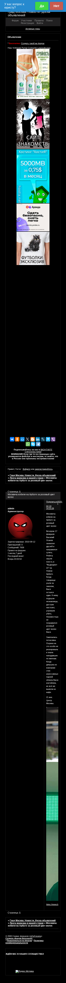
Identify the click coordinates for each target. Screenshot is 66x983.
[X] (27, 439)
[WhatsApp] (28, 444)
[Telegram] (38, 444)
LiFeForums (35, 936)
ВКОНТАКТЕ (46, 450)
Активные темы (32, 29)
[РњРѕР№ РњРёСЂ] (22, 439)
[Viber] (53, 439)
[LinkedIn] (38, 439)
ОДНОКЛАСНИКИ (33, 452)
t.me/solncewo (44, 48)
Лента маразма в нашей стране (27, 478)
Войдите (26, 469)
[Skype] (33, 444)
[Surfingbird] (48, 439)
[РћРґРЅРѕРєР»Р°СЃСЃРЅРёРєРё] (17, 439)
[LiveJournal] (43, 439)
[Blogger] (32, 439)
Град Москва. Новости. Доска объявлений (33, 475)
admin (11, 508)
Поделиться (51, 502)
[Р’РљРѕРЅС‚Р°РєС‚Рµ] (12, 439)
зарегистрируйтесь (44, 469)
